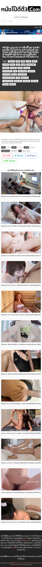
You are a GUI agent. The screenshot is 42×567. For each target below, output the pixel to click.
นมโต (18, 64)
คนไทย (20, 68)
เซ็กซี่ (22, 61)
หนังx (29, 536)
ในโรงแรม (11, 61)
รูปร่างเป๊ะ (5, 64)
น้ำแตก (12, 64)
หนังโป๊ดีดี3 (14, 547)
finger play (25, 77)
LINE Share (9, 160)
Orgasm (5, 84)
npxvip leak (6, 74)
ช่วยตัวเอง (5, 68)
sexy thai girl (22, 71)
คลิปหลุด (20, 147)
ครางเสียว (13, 68)
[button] (37, 27)
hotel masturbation (8, 77)
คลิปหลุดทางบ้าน (25, 540)
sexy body (31, 71)
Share (19, 155)
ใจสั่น (17, 61)
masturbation (22, 74)
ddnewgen (14, 151)
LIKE (8, 155)
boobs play (18, 81)
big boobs (34, 81)
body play (26, 81)
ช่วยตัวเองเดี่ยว (31, 64)
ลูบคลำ (34, 61)
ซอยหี (23, 64)
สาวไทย (28, 61)
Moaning (12, 84)
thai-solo (26, 68)
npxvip (14, 74)
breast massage (8, 81)
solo (15, 71)
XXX (25, 538)
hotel (17, 77)
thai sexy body (7, 71)
